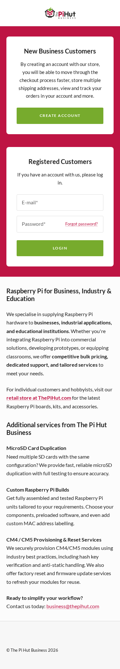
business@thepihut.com (72, 606)
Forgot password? (81, 223)
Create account (60, 115)
